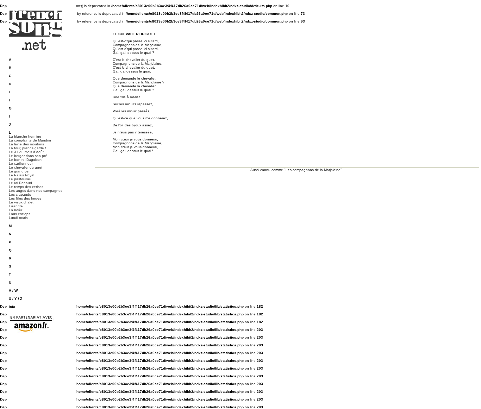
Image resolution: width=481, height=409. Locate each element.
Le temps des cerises (26, 187)
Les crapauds (20, 194)
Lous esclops (19, 214)
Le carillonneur (21, 163)
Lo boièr (15, 210)
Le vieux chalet (21, 202)
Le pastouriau (20, 179)
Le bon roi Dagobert (25, 160)
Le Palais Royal (21, 175)
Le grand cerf (20, 171)
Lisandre (16, 206)
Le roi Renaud (20, 183)
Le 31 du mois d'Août (26, 152)
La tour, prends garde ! (27, 148)
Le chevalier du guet (25, 167)
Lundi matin (18, 218)
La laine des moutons (26, 144)
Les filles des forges (25, 198)
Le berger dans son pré (28, 156)
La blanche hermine (25, 136)
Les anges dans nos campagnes (35, 191)
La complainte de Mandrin (30, 140)
